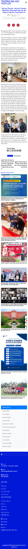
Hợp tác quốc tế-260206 (7, 423)
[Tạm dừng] (13, 25)
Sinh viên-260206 (6, 436)
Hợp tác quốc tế (5, 512)
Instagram (4, 521)
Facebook (4, 519)
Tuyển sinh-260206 (6, 446)
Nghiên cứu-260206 (6, 433)
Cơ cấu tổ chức (5, 494)
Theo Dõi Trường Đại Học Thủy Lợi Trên (11, 18)
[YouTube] (26, 320)
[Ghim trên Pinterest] (18, 151)
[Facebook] (26, 317)
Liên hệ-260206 (5, 430)
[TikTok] (26, 327)
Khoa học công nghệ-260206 (8, 427)
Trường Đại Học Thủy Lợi (10, 2)
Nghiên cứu (4, 509)
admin (15, 15)
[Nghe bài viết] (8, 25)
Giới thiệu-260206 (6, 417)
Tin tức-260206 (17, 155)
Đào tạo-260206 (5, 411)
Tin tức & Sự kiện (5, 491)
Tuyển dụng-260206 (6, 443)
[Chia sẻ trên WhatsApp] (8, 151)
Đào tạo (3, 504)
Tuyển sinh (4, 506)
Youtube (4, 524)
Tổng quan (4, 486)
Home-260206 (6, 407)
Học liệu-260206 (6, 420)
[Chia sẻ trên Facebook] (10, 151)
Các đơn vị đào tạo (5, 501)
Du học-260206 (5, 414)
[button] (26, 2)
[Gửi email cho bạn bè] (15, 151)
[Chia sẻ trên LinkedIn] (20, 151)
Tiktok (3, 527)
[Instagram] (26, 324)
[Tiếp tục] (18, 25)
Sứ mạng (3, 489)
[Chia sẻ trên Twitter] (13, 151)
